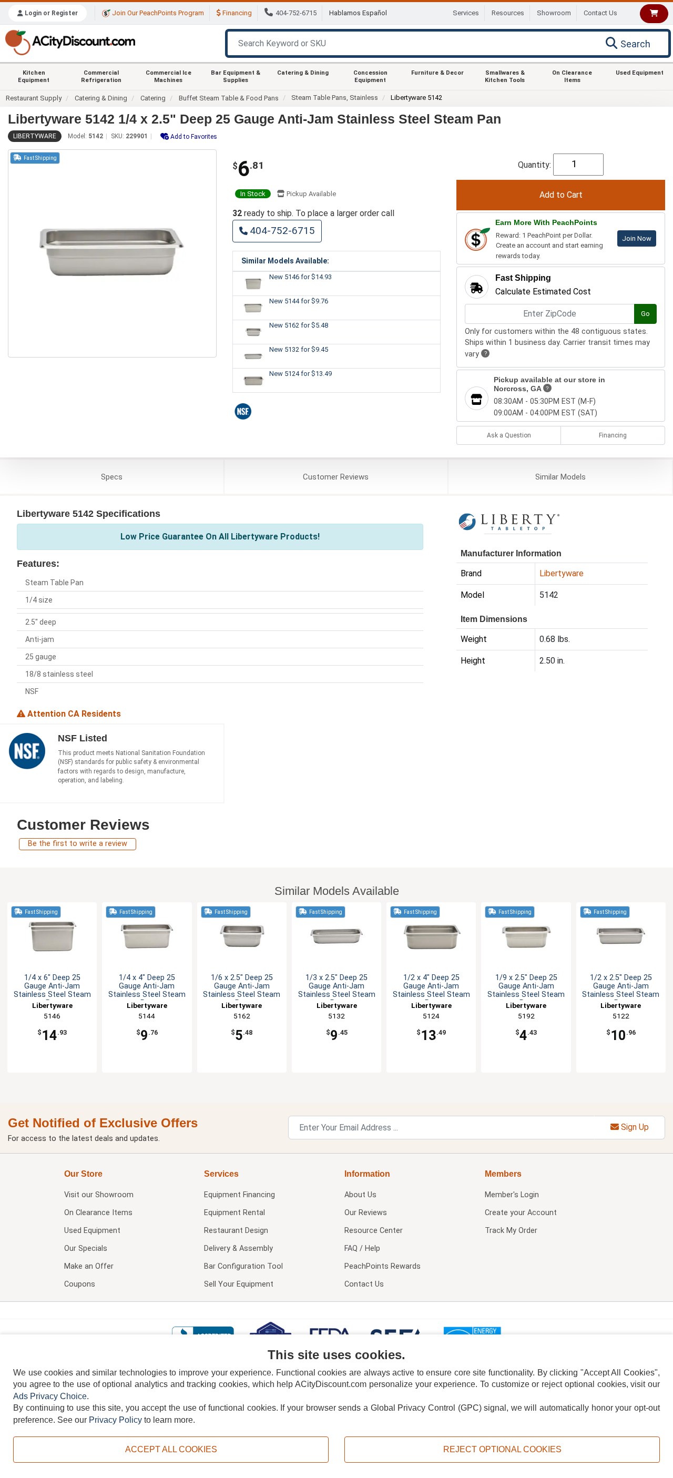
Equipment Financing (239, 1194)
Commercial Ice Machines (168, 76)
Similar (560, 477)
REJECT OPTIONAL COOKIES (502, 1449)
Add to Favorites (193, 136)
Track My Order (511, 1230)
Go (645, 314)
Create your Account (521, 1212)
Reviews (336, 477)
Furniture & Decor (437, 72)
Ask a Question (509, 435)
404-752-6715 (296, 13)
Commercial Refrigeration (101, 76)
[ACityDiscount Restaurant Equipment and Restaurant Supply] (70, 42)
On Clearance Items (572, 76)
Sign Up (634, 1127)
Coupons (79, 1284)
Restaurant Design (236, 1230)
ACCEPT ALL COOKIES (171, 1449)
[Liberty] (509, 523)
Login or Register (50, 13)
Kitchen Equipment (33, 76)
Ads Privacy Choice (50, 1396)
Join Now (636, 238)
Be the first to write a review (77, 843)
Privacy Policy (115, 1419)
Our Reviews (365, 1212)
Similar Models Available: (285, 261)
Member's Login (512, 1194)
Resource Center (373, 1230)
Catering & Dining (303, 72)
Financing (236, 13)
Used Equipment (640, 72)
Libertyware (34, 136)
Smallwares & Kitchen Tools (505, 76)
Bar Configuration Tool (243, 1266)
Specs (112, 477)
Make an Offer (89, 1266)
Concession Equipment (370, 76)
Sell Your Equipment (238, 1284)
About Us (360, 1194)
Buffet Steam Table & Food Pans (229, 98)
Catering (153, 98)
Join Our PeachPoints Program (157, 13)
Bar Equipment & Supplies (235, 76)
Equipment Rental (234, 1212)
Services (466, 13)
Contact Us (600, 13)
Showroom (554, 13)
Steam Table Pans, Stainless (334, 97)
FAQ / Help (362, 1248)
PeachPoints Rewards (382, 1266)
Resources (508, 13)
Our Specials (85, 1248)
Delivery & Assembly (238, 1248)
